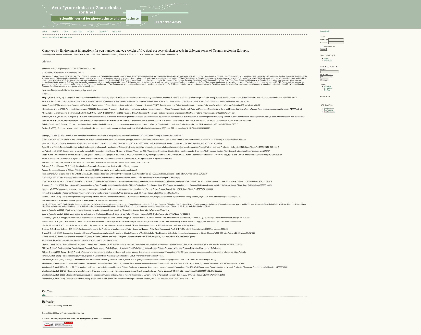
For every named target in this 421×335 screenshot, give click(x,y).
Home (44, 32)
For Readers (329, 108)
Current (103, 32)
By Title (327, 90)
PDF (43, 295)
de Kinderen (66, 37)
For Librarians (329, 112)
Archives (116, 32)
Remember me (329, 46)
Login (66, 32)
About (55, 32)
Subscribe (328, 60)
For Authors (328, 110)
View (326, 58)
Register (77, 32)
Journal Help (325, 31)
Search (90, 32)
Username (324, 40)
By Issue (327, 86)
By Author (328, 88)
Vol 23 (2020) (54, 37)
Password (324, 43)
